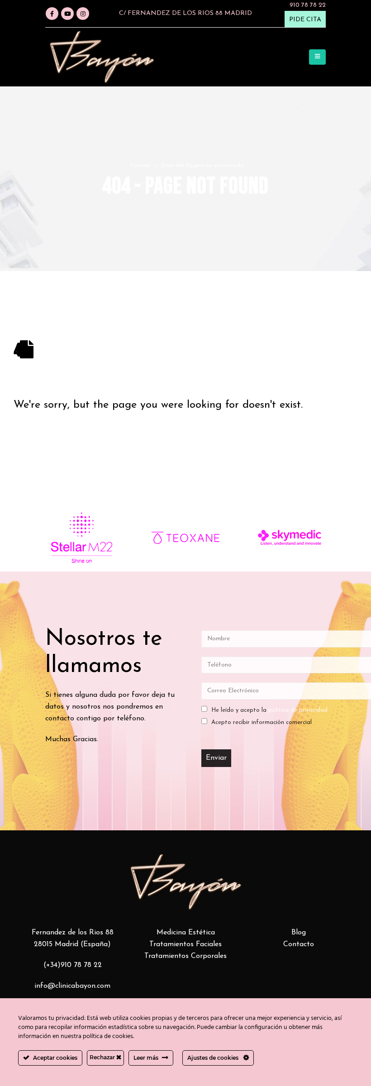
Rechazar (103, 1057)
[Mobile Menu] (317, 57)
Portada (140, 165)
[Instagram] (82, 13)
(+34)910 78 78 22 (72, 965)
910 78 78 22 (308, 5)
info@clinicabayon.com (72, 986)
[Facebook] (52, 13)
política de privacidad (298, 710)
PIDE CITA (305, 19)
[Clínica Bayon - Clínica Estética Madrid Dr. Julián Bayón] (102, 57)
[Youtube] (67, 13)
